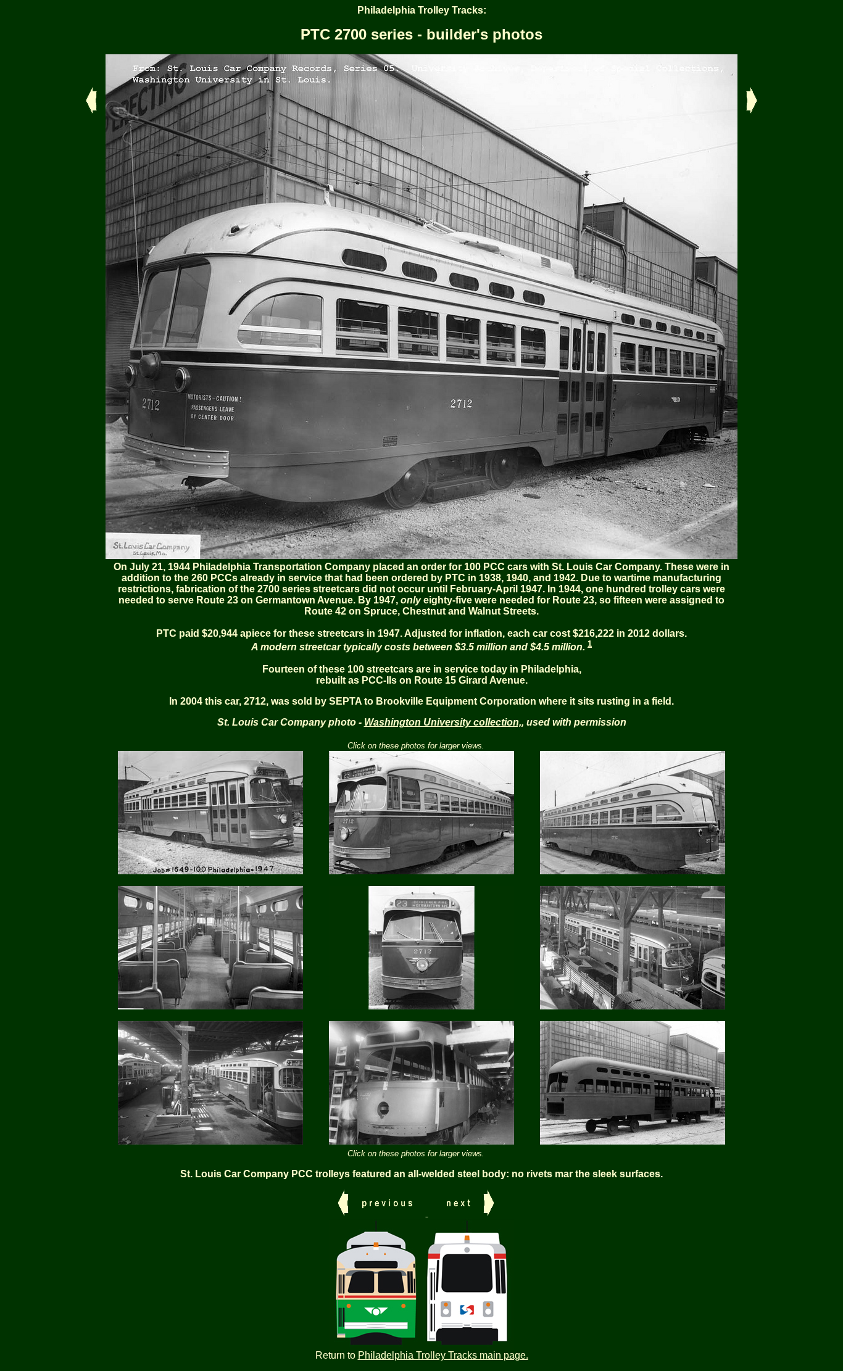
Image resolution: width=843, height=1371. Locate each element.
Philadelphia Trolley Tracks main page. (443, 1355)
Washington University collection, (442, 722)
